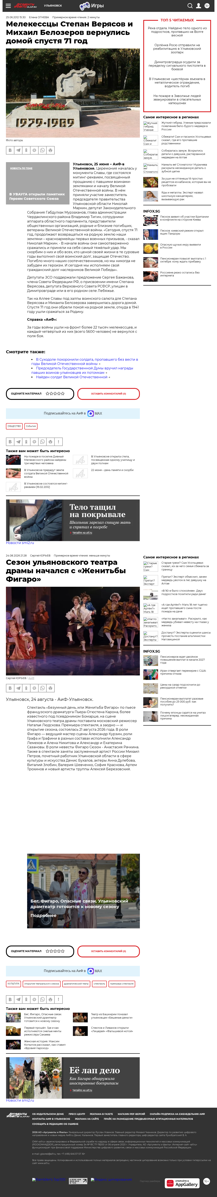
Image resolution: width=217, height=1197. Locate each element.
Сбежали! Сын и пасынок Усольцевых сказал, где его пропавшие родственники (186, 140)
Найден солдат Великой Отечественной (71, 377)
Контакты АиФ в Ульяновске (51, 1119)
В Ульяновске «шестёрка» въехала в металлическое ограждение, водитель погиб (177, 82)
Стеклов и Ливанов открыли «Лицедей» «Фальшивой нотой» (112, 1029)
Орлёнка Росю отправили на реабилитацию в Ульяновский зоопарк (177, 48)
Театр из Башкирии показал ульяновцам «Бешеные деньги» (112, 1016)
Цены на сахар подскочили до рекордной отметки (180, 686)
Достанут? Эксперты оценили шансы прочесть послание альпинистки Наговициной (186, 636)
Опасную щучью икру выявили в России (180, 246)
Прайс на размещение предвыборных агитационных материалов (148, 1119)
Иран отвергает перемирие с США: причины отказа (183, 672)
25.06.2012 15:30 (16, 17)
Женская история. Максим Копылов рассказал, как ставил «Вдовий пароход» (45, 1045)
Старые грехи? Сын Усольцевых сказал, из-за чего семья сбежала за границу (185, 566)
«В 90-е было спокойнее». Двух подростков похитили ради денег (183, 592)
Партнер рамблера (150, 1181)
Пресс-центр (77, 1114)
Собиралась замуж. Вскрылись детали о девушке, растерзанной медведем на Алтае (183, 154)
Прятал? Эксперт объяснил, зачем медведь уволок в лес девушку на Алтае (184, 580)
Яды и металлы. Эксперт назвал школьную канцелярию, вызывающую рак (182, 196)
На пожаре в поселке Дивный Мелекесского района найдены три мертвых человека (45, 460)
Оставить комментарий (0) (108, 393)
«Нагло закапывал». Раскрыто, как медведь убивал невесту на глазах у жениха (185, 622)
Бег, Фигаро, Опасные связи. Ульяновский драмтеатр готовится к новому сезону (79, 904)
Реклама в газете (101, 1114)
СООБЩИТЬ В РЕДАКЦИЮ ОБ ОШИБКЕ (55, 1124)
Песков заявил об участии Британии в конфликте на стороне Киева (184, 218)
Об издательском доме (48, 1114)
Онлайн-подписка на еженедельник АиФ (177, 1114)
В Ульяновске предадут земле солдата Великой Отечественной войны (46, 473)
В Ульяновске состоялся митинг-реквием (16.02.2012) (46, 485)
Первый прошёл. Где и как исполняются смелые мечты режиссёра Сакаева (42, 1031)
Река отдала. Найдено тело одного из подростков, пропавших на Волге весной (177, 31)
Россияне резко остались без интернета (179, 274)
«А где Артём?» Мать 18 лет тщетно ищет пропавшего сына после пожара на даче (184, 608)
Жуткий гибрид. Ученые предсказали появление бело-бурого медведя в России (186, 126)
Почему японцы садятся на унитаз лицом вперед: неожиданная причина (183, 715)
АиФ (31, 678)
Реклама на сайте (87, 1119)
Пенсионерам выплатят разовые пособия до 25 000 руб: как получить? (181, 701)
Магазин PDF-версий (131, 1114)
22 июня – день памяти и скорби (112, 470)
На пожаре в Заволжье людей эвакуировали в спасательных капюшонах (177, 99)
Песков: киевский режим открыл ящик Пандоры (182, 232)
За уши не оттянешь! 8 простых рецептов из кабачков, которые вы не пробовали (186, 182)
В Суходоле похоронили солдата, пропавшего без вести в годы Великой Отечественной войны (84, 362)
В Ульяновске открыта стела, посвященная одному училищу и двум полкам (113, 460)
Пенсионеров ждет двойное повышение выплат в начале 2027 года (182, 659)
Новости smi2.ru (20, 543)
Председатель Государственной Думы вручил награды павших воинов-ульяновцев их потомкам (82, 370)
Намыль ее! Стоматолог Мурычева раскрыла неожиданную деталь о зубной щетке (184, 168)
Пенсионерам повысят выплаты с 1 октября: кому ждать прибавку (183, 260)
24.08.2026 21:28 (16, 555)
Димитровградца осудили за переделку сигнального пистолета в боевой (177, 65)
